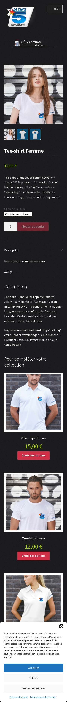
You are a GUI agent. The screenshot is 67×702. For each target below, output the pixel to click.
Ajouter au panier (33, 226)
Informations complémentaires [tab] (24, 261)
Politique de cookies (19, 696)
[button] (61, 626)
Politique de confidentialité (43, 696)
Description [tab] (11, 250)
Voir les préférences (33, 688)
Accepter (33, 668)
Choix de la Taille (15, 209)
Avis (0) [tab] (8, 272)
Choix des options (33, 455)
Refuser (33, 678)
